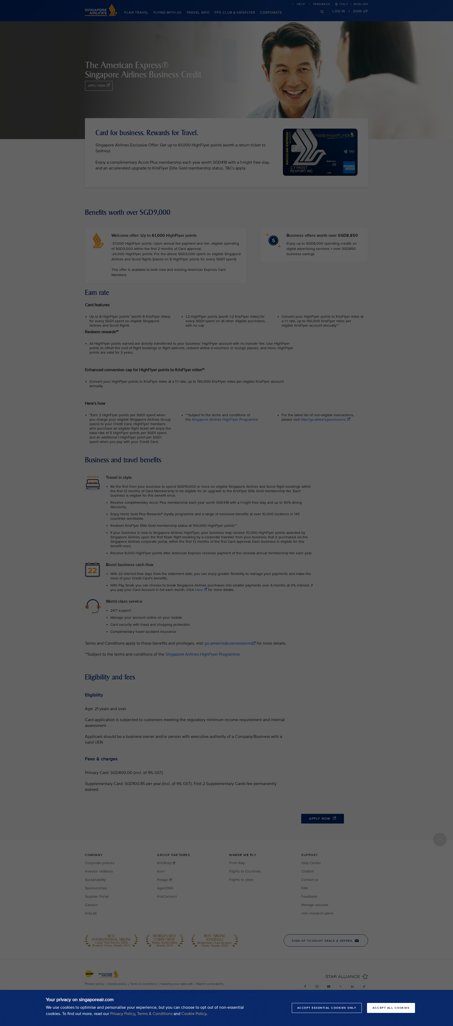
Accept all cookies (391, 1007)
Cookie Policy (193, 1013)
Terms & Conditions (154, 1013)
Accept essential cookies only (327, 1007)
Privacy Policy (122, 1013)
